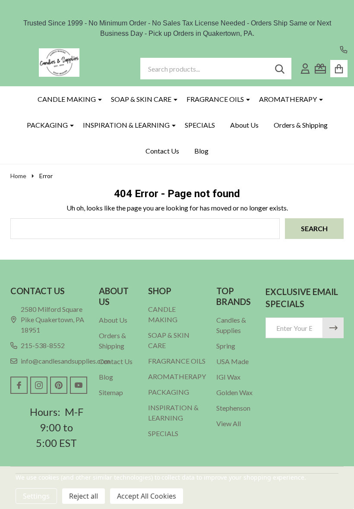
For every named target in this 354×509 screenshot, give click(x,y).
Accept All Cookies (146, 496)
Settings (36, 496)
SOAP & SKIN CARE (141, 99)
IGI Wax (228, 377)
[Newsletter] (333, 327)
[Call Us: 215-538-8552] (344, 49)
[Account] (305, 68)
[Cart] (339, 68)
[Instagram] (38, 385)
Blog (201, 151)
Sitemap (111, 392)
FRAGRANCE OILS (215, 99)
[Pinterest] (58, 385)
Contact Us (162, 151)
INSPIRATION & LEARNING (126, 125)
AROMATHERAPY (288, 99)
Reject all (83, 496)
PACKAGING (47, 125)
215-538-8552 (43, 345)
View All (228, 423)
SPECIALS (200, 125)
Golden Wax (234, 392)
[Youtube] (78, 385)
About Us (244, 125)
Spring (225, 346)
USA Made (232, 361)
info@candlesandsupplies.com (65, 361)
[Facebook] (19, 385)
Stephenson (233, 408)
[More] (97, 99)
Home (18, 175)
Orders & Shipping (301, 125)
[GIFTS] (320, 68)
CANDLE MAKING (67, 99)
